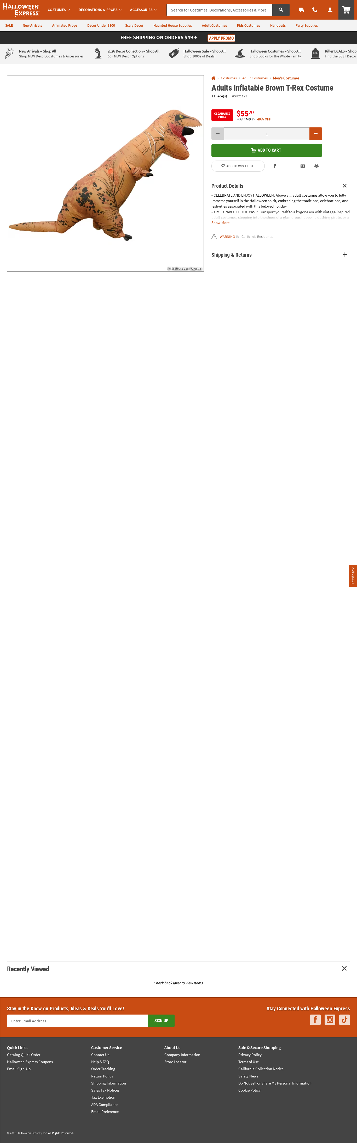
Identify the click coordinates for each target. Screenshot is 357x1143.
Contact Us (100, 1054)
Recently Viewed (28, 968)
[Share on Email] (302, 166)
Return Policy (102, 1076)
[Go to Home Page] (213, 78)
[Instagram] (330, 1020)
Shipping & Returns (231, 254)
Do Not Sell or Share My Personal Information (275, 1083)
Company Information (182, 1054)
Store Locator (175, 1061)
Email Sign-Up (19, 1068)
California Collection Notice (261, 1068)
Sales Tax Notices (105, 1090)
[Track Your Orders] (301, 10)
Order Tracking (103, 1068)
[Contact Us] (315, 10)
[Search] (281, 10)
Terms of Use (248, 1061)
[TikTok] (344, 1020)
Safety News (248, 1076)
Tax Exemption (103, 1097)
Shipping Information (108, 1083)
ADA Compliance (104, 1104)
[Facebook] (315, 1020)
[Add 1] (315, 133)
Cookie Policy (249, 1090)
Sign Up (161, 1020)
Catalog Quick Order (23, 1054)
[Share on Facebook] (274, 166)
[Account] (330, 10)
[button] (105, 173)
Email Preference (105, 1111)
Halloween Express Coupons (30, 1061)
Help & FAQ (100, 1061)
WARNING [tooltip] (227, 236)
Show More (220, 222)
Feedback (352, 575)
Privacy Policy (250, 1054)
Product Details (227, 185)
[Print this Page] (316, 166)
